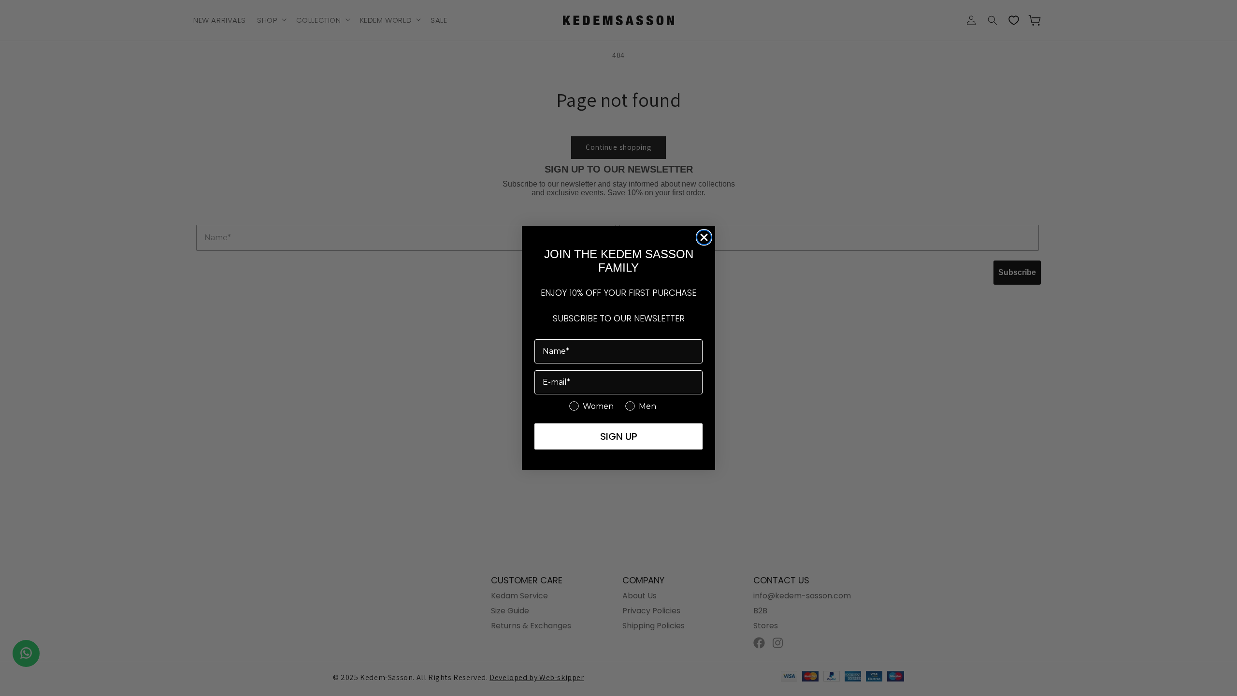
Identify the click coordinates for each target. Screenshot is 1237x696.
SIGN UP (618, 436)
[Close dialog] (704, 237)
